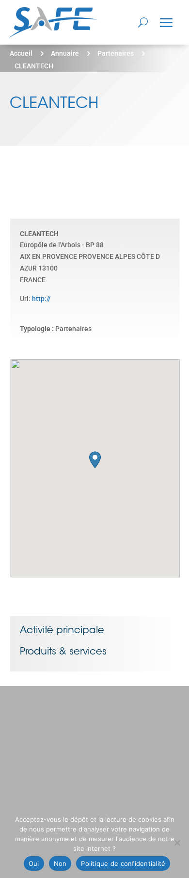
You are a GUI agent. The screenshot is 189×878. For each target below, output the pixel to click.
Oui (34, 863)
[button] (95, 459)
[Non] (177, 842)
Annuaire (65, 53)
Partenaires (115, 53)
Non (60, 863)
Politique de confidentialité (123, 863)
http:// (41, 299)
